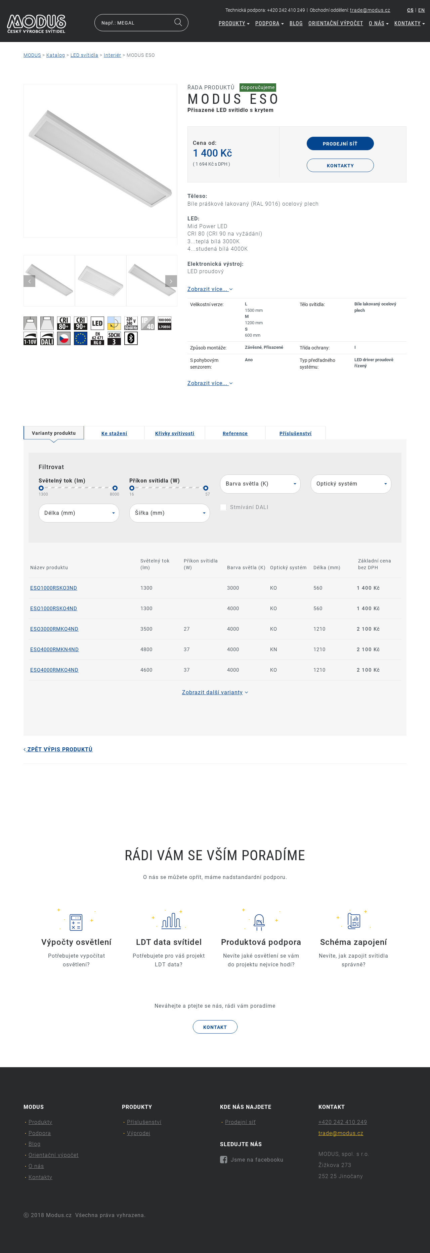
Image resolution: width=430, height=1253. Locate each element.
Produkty (232, 23)
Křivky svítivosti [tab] (175, 433)
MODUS (32, 55)
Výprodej (138, 1133)
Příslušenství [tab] (296, 433)
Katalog (55, 55)
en (421, 10)
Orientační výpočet (335, 23)
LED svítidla (84, 55)
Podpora (267, 23)
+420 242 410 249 (342, 1122)
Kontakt (215, 1027)
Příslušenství (144, 1122)
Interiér (112, 55)
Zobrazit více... (208, 289)
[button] (260, 484)
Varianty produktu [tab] (54, 433)
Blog (296, 23)
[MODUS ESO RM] (100, 160)
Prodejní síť (340, 144)
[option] (100, 161)
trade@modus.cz (370, 10)
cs (410, 10)
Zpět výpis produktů (59, 749)
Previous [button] (29, 281)
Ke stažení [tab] (114, 433)
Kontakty (407, 23)
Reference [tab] (235, 433)
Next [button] (171, 281)
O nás (376, 23)
